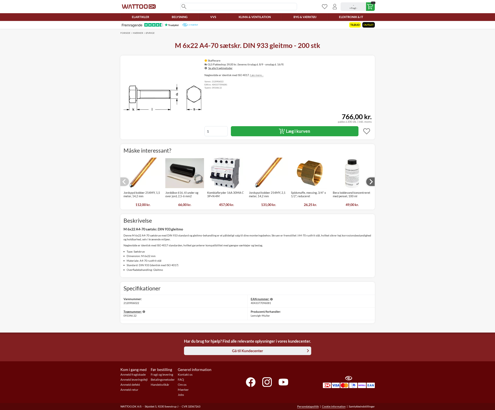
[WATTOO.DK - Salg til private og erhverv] (138, 6)
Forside (125, 32)
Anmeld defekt (130, 384)
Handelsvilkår (160, 384)
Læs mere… (257, 75)
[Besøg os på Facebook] (250, 382)
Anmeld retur (129, 389)
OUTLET (369, 24)
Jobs (181, 394)
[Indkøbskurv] (358, 6)
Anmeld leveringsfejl (134, 379)
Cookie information (334, 406)
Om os (182, 384)
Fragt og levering (162, 374)
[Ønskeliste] (324, 6)
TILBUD (355, 24)
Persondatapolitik (308, 406)
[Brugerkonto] (334, 6)
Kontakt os (185, 374)
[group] (254, 64)
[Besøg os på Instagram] (267, 382)
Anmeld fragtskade (133, 374)
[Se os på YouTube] (283, 382)
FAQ (181, 379)
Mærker (138, 32)
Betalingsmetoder (163, 379)
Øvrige (150, 32)
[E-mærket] (190, 25)
